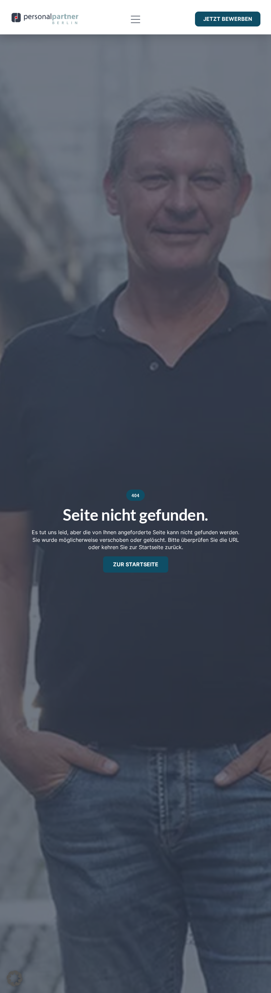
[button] (135, 19)
